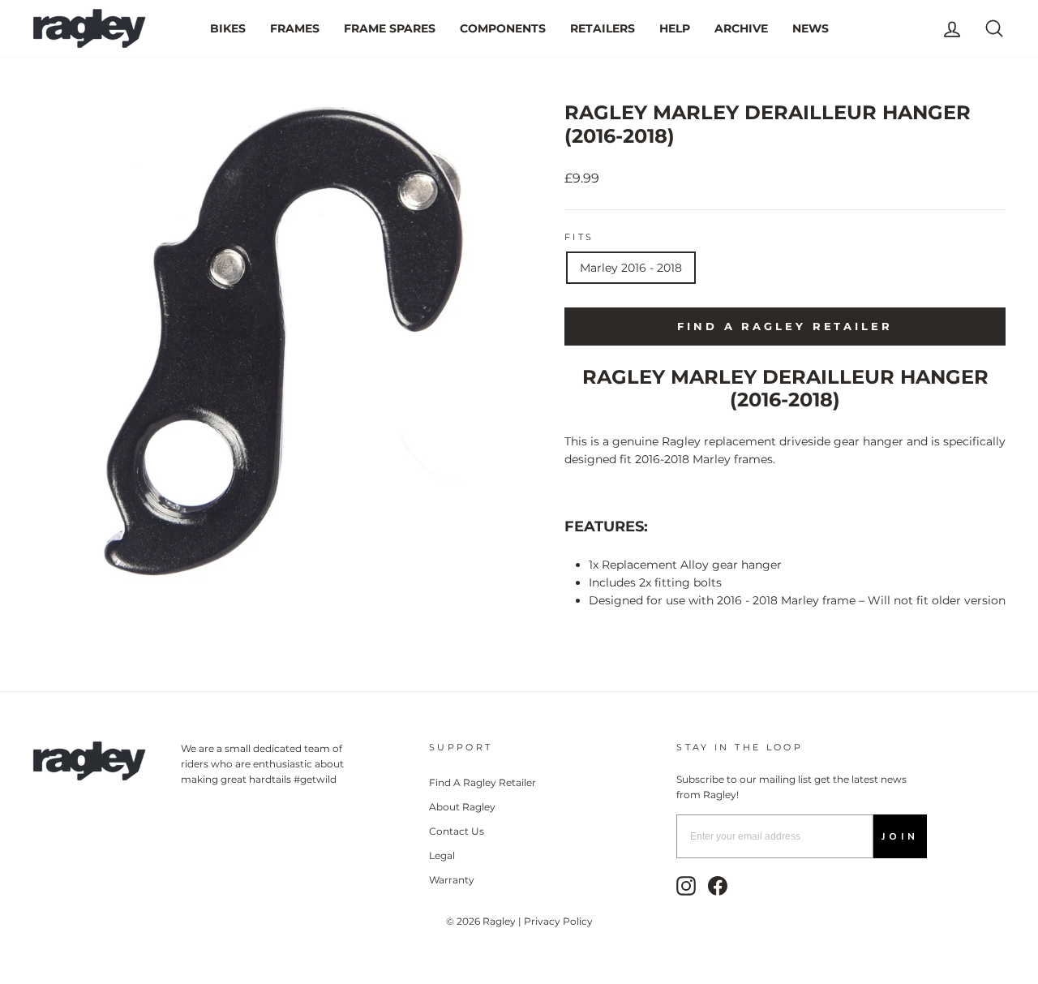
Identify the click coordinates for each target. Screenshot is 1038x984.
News (810, 28)
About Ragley (462, 807)
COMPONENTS (503, 28)
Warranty (451, 880)
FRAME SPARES (389, 28)
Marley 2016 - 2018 (631, 267)
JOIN (900, 836)
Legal (442, 855)
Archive (741, 28)
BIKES (228, 28)
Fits (579, 237)
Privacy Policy (558, 921)
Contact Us (456, 831)
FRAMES (295, 28)
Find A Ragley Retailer (482, 782)
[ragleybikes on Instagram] (686, 886)
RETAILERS (602, 28)
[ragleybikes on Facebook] (717, 886)
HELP (674, 28)
